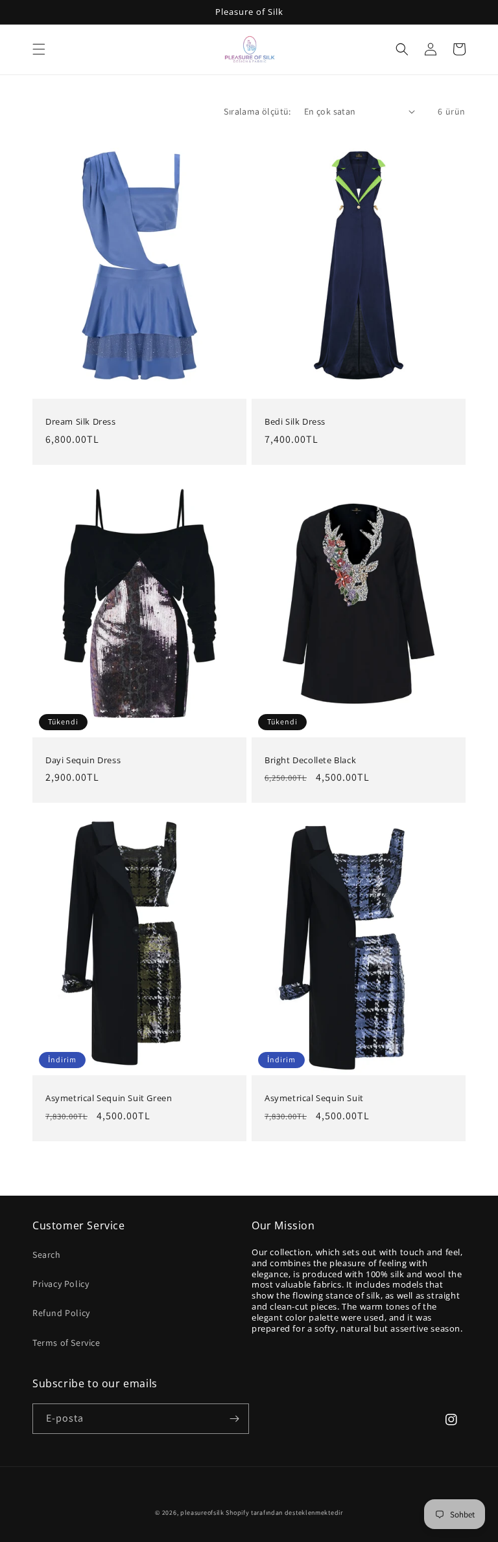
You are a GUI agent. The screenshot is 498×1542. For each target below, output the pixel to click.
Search (46, 1254)
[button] (39, 49)
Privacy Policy (60, 1284)
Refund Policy (61, 1313)
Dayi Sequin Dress (83, 760)
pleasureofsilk (202, 1512)
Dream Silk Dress (80, 421)
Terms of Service (66, 1342)
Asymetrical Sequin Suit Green (108, 1098)
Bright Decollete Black (310, 760)
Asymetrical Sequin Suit (314, 1098)
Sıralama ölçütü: (257, 111)
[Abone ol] (234, 1418)
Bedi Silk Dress (295, 421)
